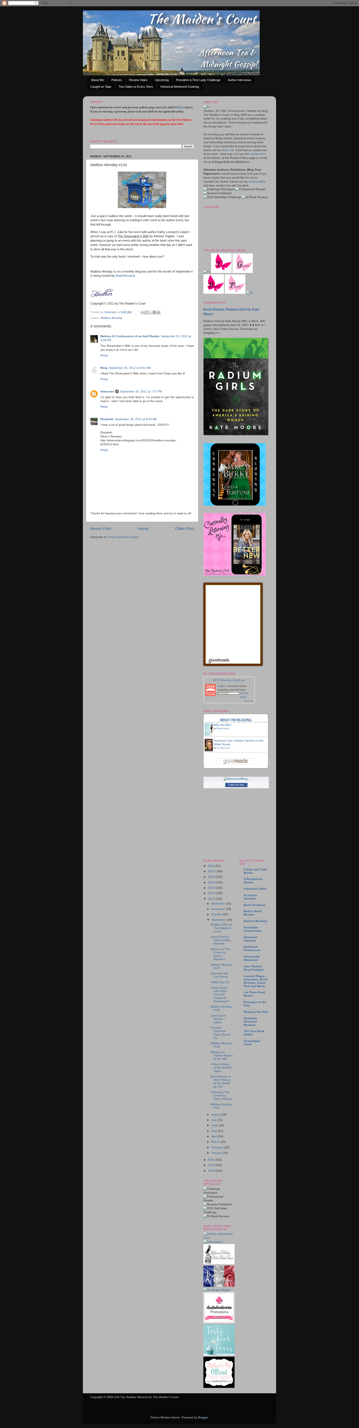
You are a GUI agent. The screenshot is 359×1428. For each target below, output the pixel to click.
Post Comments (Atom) (123, 537)
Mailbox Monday (111, 318)
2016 (211, 876)
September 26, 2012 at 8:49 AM (136, 419)
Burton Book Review (253, 913)
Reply (104, 355)
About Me (97, 80)
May (214, 1131)
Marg (103, 367)
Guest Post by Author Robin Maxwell (220, 940)
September (219, 919)
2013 (211, 893)
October (217, 914)
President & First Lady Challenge (198, 80)
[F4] (206, 272)
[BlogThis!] (147, 312)
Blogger (203, 1417)
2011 (211, 1159)
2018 (211, 866)
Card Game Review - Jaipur (218, 1019)
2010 (211, 1165)
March (215, 1141)
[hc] (206, 107)
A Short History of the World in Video (221, 1068)
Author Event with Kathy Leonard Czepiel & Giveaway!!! (219, 994)
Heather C (223, 685)
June (215, 1125)
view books (248, 701)
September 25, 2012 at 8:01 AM (130, 367)
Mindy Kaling (222, 728)
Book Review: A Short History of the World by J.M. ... (220, 1081)
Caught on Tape (100, 86)
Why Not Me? (222, 725)
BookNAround (125, 275)
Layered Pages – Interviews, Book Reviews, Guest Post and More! (255, 981)
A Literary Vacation (250, 897)
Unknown (110, 312)
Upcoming (162, 80)
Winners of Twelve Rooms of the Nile (221, 1055)
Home (143, 528)
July (214, 1120)
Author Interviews (239, 80)
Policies (116, 80)
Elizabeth (106, 419)
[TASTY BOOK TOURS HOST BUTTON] (219, 1354)
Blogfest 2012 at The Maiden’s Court (221, 928)
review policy (257, 181)
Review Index (138, 80)
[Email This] (143, 312)
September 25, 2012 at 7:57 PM (141, 391)
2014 (211, 887)
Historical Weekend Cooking (179, 86)
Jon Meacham (223, 748)
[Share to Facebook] (154, 312)
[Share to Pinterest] (158, 312)
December (218, 903)
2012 (211, 898)
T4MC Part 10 (219, 982)
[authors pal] (219, 1387)
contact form (258, 154)
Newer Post (100, 528)
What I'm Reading (236, 720)
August (216, 1114)
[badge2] (219, 1322)
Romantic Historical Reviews (250, 1022)
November (218, 909)
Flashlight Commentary (253, 929)
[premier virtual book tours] (218, 1237)
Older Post (184, 528)
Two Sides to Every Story (136, 86)
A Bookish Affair (255, 888)
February (217, 1147)
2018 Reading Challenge (229, 680)
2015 (211, 882)
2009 (211, 1170)
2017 (211, 871)
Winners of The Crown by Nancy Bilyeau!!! (220, 954)
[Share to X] (151, 312)
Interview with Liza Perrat (219, 975)
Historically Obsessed (252, 958)
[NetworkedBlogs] (236, 778)
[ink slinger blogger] (217, 1289)
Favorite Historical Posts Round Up (220, 1032)
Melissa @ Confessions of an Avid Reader (130, 336)
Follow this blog (236, 785)
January (217, 1152)
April (214, 1136)
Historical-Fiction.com (252, 948)
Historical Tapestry (250, 939)
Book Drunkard (254, 905)
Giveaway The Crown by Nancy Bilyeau (221, 1095)
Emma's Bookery (255, 921)
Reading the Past (256, 1011)
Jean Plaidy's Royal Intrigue (254, 968)
